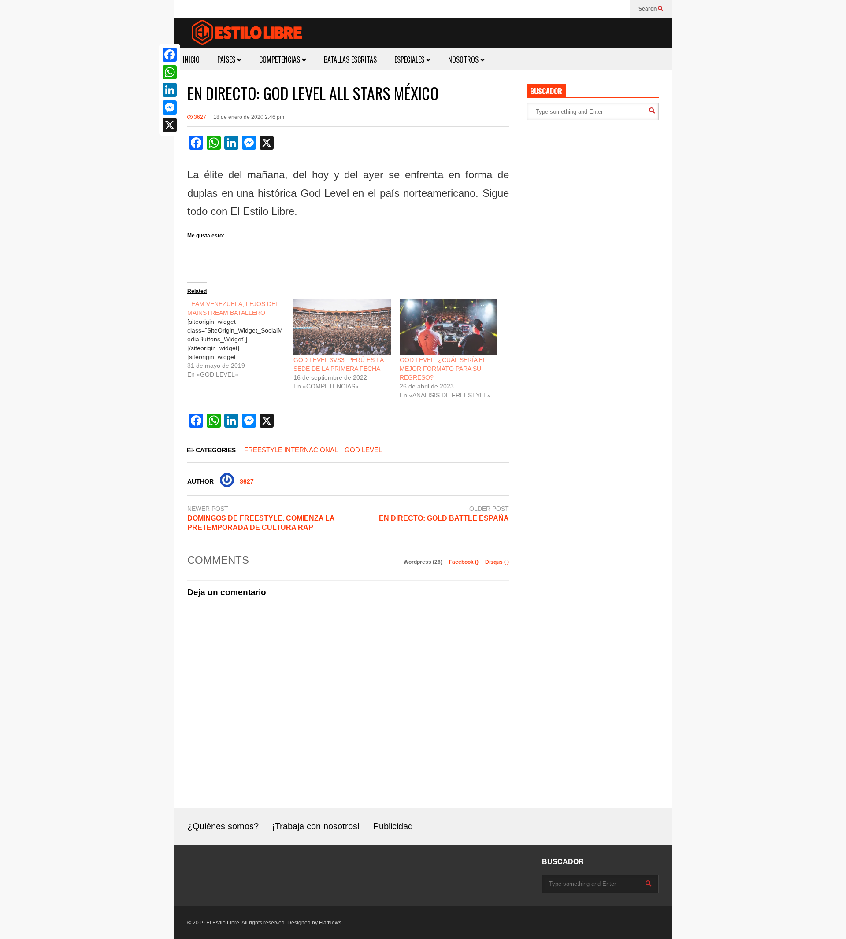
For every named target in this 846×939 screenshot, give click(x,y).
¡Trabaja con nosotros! (316, 826)
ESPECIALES (410, 59)
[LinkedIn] (169, 90)
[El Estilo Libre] (247, 34)
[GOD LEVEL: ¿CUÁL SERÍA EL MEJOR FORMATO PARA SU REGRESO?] (448, 327)
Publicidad (393, 826)
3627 (199, 117)
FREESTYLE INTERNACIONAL (291, 450)
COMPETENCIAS (280, 59)
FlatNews (330, 923)
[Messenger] (169, 107)
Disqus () (497, 562)
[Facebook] (169, 54)
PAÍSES (227, 59)
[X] (169, 125)
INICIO (191, 59)
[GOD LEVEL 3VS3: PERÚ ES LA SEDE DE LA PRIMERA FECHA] (342, 327)
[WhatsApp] (169, 72)
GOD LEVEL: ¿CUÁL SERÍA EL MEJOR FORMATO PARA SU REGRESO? (443, 368)
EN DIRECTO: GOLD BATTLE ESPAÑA (444, 518)
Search (648, 9)
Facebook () (464, 562)
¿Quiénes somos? (223, 826)
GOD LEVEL (363, 450)
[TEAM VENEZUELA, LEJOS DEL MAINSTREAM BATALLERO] (240, 339)
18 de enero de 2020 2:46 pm (248, 117)
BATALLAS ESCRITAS (350, 59)
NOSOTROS (464, 59)
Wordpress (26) (424, 562)
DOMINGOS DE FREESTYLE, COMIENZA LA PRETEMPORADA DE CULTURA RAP (260, 522)
